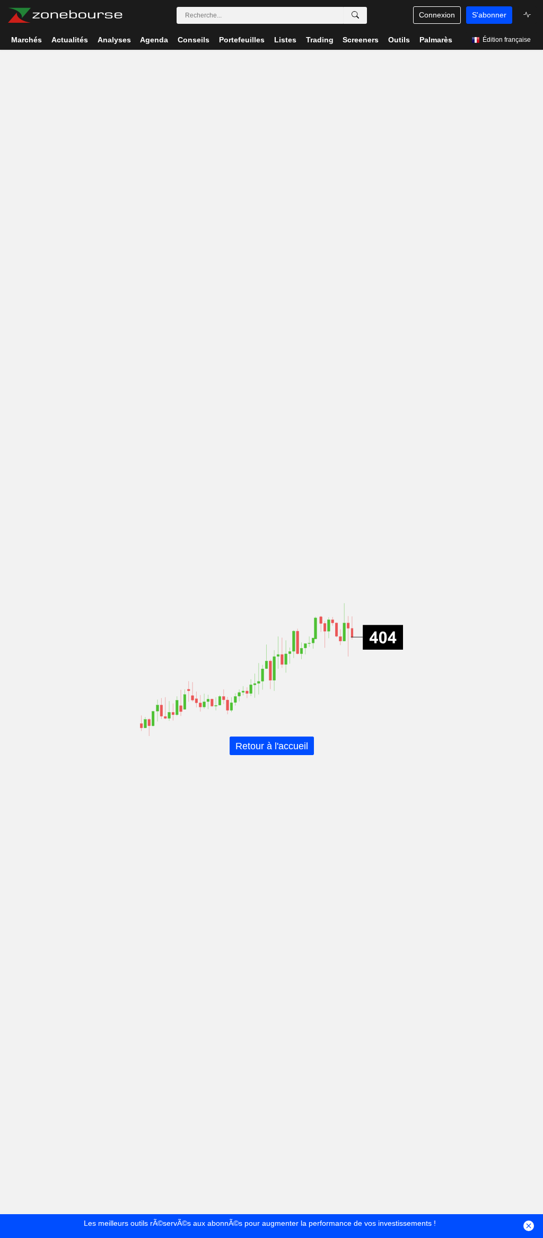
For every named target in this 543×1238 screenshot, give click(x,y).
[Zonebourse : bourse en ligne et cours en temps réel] (65, 15)
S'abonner (489, 15)
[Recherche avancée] (355, 15)
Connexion (437, 15)
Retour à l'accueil (271, 745)
